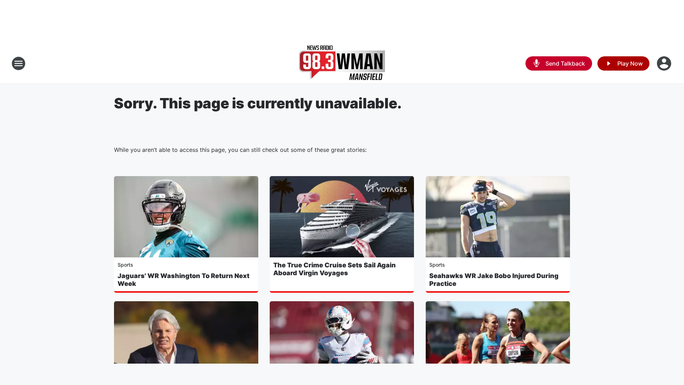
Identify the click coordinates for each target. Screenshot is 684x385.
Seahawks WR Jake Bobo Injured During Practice (494, 279)
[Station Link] (342, 63)
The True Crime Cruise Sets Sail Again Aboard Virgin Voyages (334, 269)
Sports (125, 265)
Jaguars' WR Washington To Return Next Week (183, 279)
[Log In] (665, 63)
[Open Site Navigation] (18, 63)
